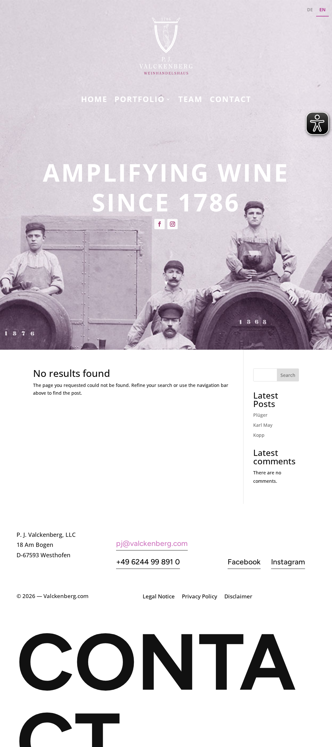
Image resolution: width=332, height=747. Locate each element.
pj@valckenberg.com (152, 543)
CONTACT (230, 100)
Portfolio (139, 100)
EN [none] (322, 9)
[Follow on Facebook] (159, 224)
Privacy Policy (199, 597)
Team (190, 100)
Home (94, 100)
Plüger (260, 415)
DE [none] (310, 9)
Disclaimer (238, 597)
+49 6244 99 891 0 (148, 561)
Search (287, 375)
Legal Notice (159, 597)
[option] (310, 10)
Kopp (259, 435)
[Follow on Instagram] (172, 224)
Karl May (262, 425)
